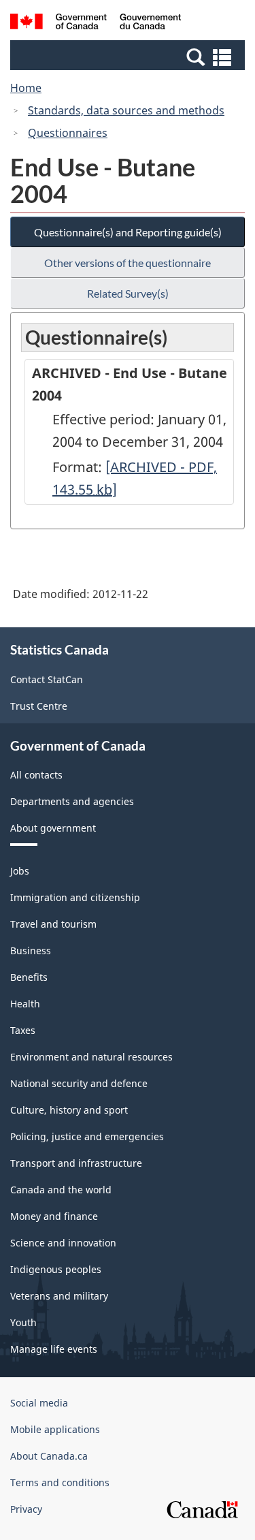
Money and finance (54, 1216)
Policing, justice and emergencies (87, 1136)
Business (30, 950)
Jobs (19, 870)
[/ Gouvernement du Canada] (95, 23)
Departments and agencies (72, 801)
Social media (39, 1402)
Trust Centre (38, 706)
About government (53, 827)
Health (25, 1003)
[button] (129, 57)
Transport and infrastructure (76, 1163)
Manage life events (53, 1348)
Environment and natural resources (91, 1056)
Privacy (26, 1509)
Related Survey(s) (128, 293)
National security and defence (79, 1083)
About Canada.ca (49, 1455)
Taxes (22, 1030)
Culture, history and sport (69, 1109)
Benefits (29, 977)
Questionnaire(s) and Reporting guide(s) (128, 231)
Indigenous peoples (55, 1269)
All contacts (36, 774)
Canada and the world (61, 1189)
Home (25, 87)
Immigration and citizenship (75, 897)
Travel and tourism (53, 923)
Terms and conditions (59, 1482)
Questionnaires (67, 132)
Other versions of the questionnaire (127, 262)
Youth (23, 1322)
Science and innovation (63, 1242)
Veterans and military (59, 1295)
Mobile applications (55, 1429)
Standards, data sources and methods (126, 110)
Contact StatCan (46, 679)
